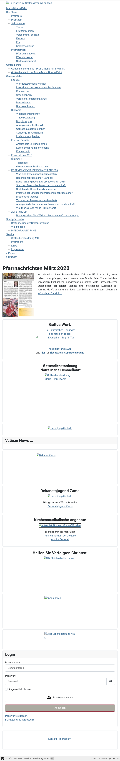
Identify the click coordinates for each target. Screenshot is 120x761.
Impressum (65, 738)
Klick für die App (60, 348)
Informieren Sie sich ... (50, 293)
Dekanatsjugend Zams (60, 506)
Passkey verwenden (63, 697)
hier (43, 352)
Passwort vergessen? (16, 715)
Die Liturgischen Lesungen (60, 330)
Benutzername (13, 662)
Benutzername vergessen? (19, 719)
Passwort (10, 675)
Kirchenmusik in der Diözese (60, 535)
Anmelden (60, 707)
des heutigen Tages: (60, 333)
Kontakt (53, 738)
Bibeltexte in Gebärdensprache (67, 352)
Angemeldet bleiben (20, 689)
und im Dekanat (60, 539)
